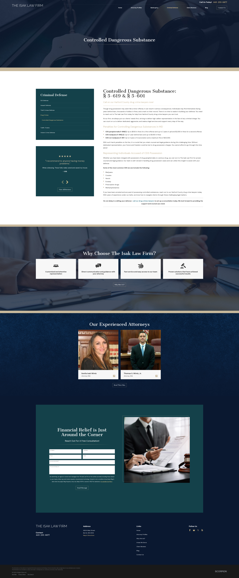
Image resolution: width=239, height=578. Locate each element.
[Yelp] (202, 530)
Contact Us (222, 8)
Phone (51, 455)
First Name (52, 450)
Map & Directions (88, 535)
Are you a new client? (54, 461)
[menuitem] (64, 100)
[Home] (27, 5)
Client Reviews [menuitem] (191, 8)
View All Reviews (65, 189)
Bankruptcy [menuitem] (154, 8)
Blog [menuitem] (206, 8)
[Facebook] (190, 530)
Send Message (82, 488)
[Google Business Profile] (194, 530)
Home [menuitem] (120, 8)
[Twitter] (198, 530)
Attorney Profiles (141, 534)
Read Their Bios (119, 385)
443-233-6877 (220, 2)
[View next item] (67, 182)
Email (84, 455)
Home (138, 530)
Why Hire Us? (119, 285)
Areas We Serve (141, 542)
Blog (137, 551)
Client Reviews (141, 546)
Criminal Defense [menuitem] (172, 8)
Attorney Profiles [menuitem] (136, 8)
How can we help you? (54, 466)
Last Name (85, 450)
